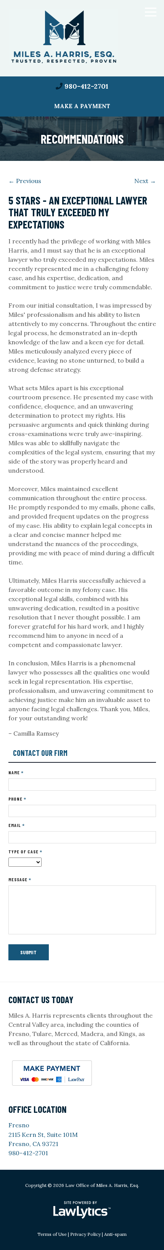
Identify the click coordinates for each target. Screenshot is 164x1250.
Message (19, 879)
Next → (145, 181)
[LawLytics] (82, 1210)
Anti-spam (115, 1234)
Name (16, 772)
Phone (17, 799)
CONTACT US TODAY (40, 999)
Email (16, 825)
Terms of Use (52, 1234)
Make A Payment (82, 106)
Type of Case (25, 851)
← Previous (24, 181)
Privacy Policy (85, 1234)
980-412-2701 (86, 86)
